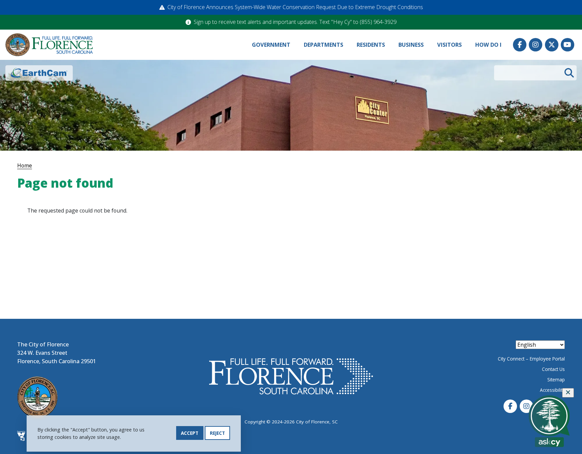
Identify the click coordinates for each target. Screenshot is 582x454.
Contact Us (553, 369)
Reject (217, 433)
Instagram (535, 44)
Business (411, 44)
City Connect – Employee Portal (531, 358)
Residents (371, 44)
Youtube (567, 44)
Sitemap (556, 379)
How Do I (488, 44)
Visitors (449, 44)
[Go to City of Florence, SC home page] (49, 44)
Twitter (551, 44)
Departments (323, 44)
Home (24, 165)
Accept (189, 433)
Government (271, 44)
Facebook (519, 44)
